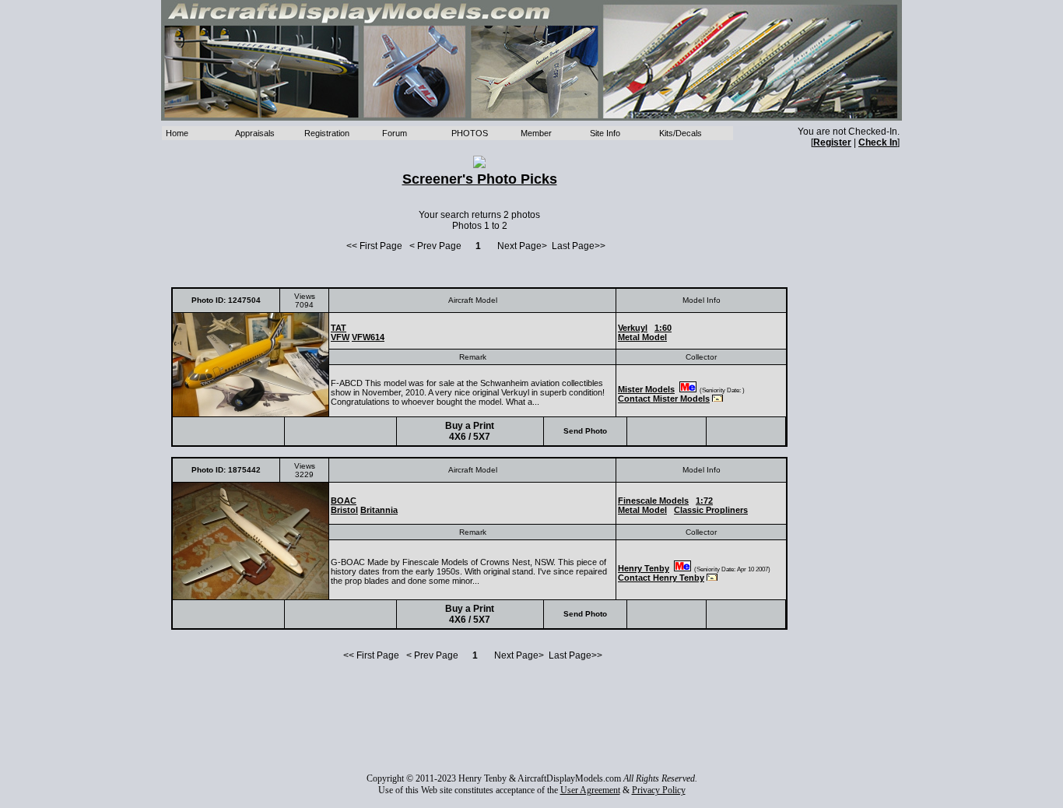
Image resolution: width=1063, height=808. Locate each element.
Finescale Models (653, 500)
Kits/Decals (680, 133)
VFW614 (368, 337)
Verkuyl (632, 327)
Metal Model (642, 337)
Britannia (379, 510)
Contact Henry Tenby (661, 577)
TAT (338, 327)
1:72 (704, 500)
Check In (877, 142)
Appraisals (255, 133)
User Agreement (590, 790)
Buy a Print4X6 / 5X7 (469, 431)
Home (177, 133)
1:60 (663, 327)
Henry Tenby (643, 568)
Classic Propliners (711, 510)
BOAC (343, 500)
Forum (394, 133)
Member (536, 133)
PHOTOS (469, 133)
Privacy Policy (659, 790)
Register (832, 142)
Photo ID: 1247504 (226, 300)
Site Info (605, 133)
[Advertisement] (479, 717)
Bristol (344, 510)
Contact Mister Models (664, 398)
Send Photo (585, 431)
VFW (340, 337)
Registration (326, 133)
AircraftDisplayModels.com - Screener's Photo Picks (531, 60)
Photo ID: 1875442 (226, 469)
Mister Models (646, 389)
